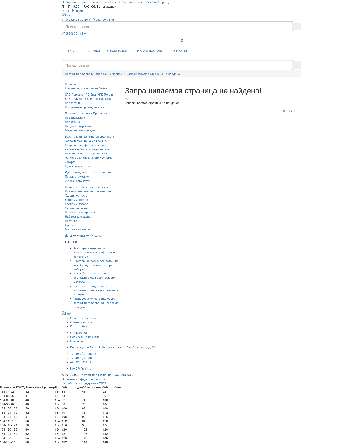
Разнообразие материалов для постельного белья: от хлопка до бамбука (95, 302)
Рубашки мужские (77, 172)
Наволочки (85, 113)
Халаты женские (76, 195)
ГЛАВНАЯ (75, 50)
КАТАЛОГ (94, 50)
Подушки (71, 220)
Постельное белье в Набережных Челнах (93, 74)
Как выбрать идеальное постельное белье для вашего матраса (94, 277)
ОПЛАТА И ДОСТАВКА (148, 50)
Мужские (96, 235)
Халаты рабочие (76, 208)
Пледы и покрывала (78, 126)
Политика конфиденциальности (83, 379)
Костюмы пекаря (76, 199)
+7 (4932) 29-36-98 (102, 19)
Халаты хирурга (88, 157)
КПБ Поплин (105, 94)
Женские (83, 235)
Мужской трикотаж (77, 166)
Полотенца (72, 122)
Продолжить (287, 110)
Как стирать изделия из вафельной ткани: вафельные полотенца (94, 252)
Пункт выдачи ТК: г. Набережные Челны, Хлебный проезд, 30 (132, 2)
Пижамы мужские (77, 176)
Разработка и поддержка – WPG (84, 383)
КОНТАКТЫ (179, 50)
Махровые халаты (77, 229)
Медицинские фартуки (80, 145)
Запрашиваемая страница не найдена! (154, 74)
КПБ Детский (95, 98)
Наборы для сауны (78, 216)
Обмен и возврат (81, 322)
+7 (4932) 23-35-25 (75, 19)
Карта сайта (78, 326)
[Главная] (66, 15)
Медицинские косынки (92, 140)
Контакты (76, 341)
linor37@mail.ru (72, 10)
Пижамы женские (77, 191)
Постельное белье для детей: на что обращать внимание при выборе (95, 264)
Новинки (70, 84)
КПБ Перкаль (74, 94)
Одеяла (70, 225)
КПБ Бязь (90, 94)
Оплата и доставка (83, 318)
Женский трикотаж (77, 180)
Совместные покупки (84, 337)
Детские (70, 235)
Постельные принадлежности (85, 107)
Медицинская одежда (80, 130)
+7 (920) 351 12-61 (75, 33)
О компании (78, 332)
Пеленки (71, 113)
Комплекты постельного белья (86, 88)
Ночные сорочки (76, 187)
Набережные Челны (75, 2)
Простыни (100, 113)
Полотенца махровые (80, 212)
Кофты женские (100, 191)
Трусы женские (98, 187)
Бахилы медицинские (80, 136)
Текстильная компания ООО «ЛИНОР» (107, 374)
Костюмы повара (76, 204)
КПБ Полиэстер (75, 98)
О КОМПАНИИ (117, 50)
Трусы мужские (100, 172)
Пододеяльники (76, 117)
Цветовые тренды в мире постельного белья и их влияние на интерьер (95, 290)
